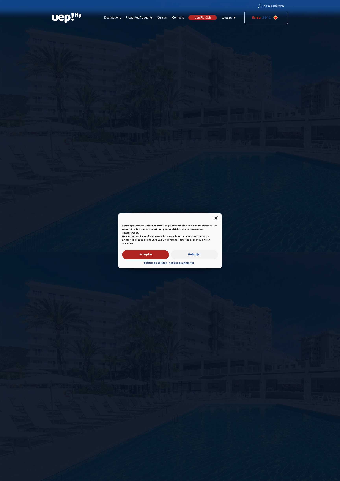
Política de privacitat (181, 263)
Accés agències (274, 5)
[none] (229, 17)
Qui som (162, 17)
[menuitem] (229, 17)
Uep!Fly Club (202, 17)
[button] (216, 218)
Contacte (178, 17)
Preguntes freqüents (139, 17)
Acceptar (145, 254)
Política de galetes (155, 263)
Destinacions (112, 17)
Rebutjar (194, 254)
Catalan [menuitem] (227, 17)
